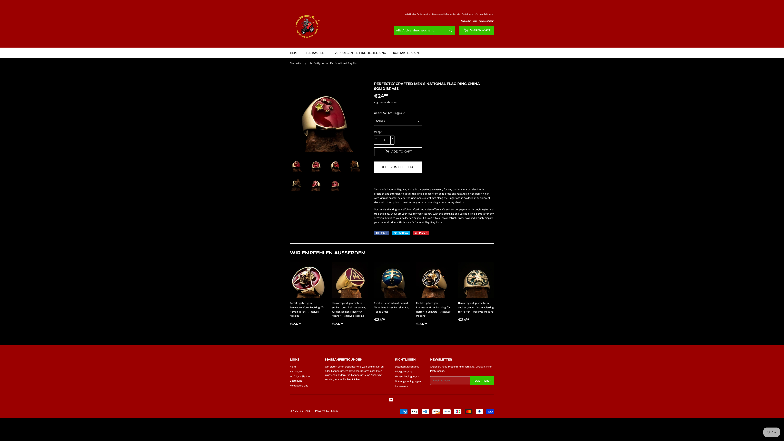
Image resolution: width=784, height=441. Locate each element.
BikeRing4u (305, 411)
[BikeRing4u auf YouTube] (391, 400)
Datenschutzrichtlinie (407, 367)
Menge (378, 132)
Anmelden (466, 21)
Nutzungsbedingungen (408, 381)
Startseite (295, 63)
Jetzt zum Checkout (398, 167)
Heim (293, 53)
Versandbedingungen (407, 377)
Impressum (401, 386)
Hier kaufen (314, 53)
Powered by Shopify (326, 411)
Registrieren (482, 380)
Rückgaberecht (403, 372)
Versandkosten (388, 102)
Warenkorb (479, 30)
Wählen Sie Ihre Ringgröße (389, 113)
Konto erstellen (486, 21)
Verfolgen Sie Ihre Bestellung (360, 53)
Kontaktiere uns (407, 53)
